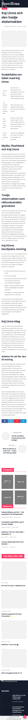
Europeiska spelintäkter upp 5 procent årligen (13, 523)
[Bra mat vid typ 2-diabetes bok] (14, 570)
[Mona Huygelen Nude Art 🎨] (14, 658)
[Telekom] (7, 482)
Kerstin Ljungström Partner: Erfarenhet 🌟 (12, 615)
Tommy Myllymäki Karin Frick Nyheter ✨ (13, 543)
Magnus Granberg (11, 26)
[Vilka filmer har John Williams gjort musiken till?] (6, 699)
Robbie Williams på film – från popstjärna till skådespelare (13, 513)
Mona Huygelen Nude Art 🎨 (12, 673)
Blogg (4, 8)
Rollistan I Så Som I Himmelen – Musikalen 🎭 (13, 533)
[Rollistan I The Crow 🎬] (14, 629)
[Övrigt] (7, 497)
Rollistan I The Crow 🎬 (10, 645)
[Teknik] (20, 482)
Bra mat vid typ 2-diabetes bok (13, 586)
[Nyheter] (20, 497)
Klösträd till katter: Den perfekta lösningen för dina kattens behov (18, 709)
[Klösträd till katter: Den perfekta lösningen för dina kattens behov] (6, 710)
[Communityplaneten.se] (10, 4)
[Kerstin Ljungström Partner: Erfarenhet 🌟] (14, 599)
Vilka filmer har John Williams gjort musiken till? (19, 697)
